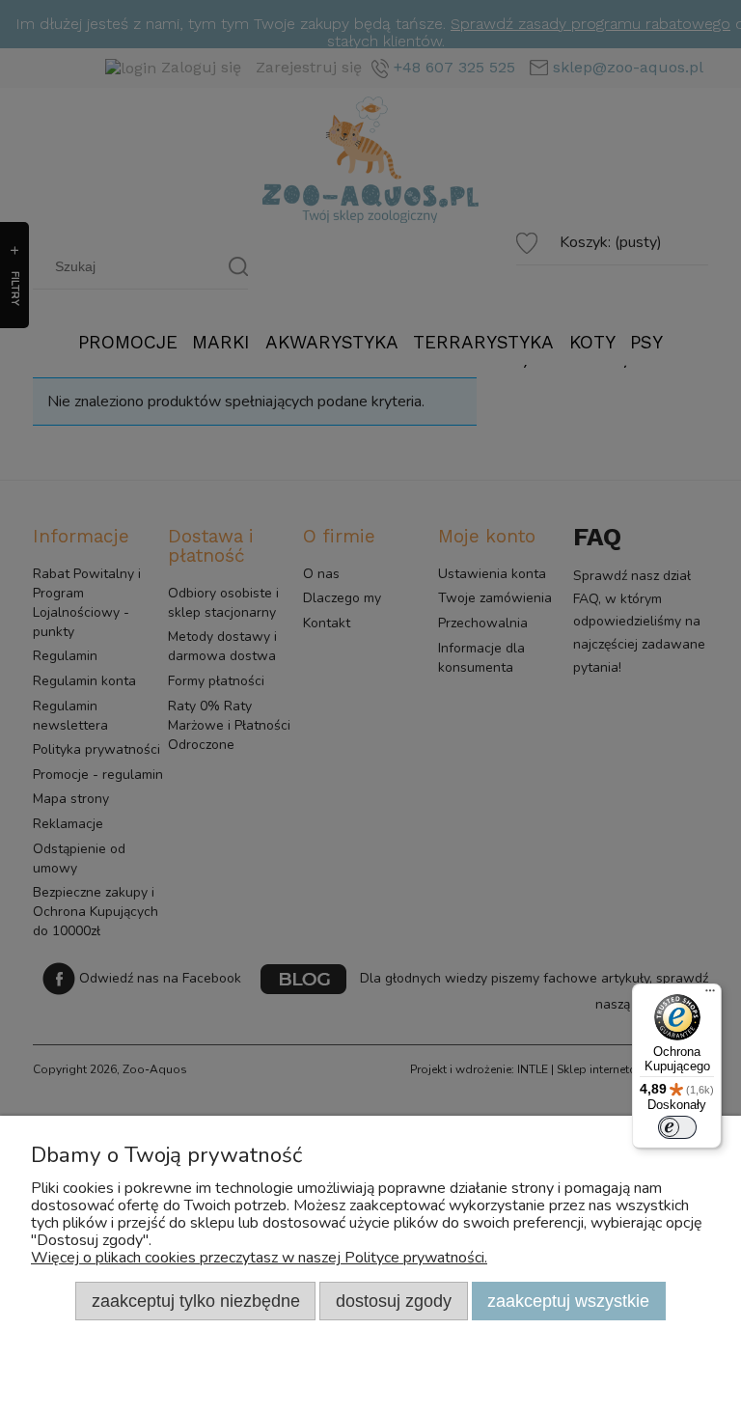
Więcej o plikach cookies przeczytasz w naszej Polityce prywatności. (259, 1257)
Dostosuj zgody (394, 1300)
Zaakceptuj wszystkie (568, 1300)
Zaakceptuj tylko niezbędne (196, 1300)
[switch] (677, 1127)
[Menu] (710, 995)
